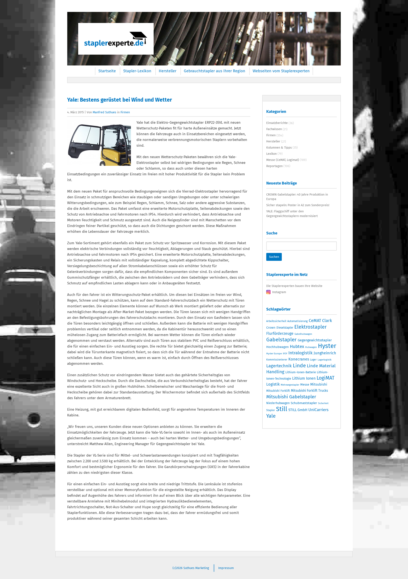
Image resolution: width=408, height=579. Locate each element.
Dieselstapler (284, 327)
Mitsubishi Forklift (278, 391)
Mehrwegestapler (290, 384)
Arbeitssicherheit (276, 321)
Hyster (327, 346)
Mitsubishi (318, 384)
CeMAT (315, 320)
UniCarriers (318, 409)
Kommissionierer (276, 359)
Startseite (107, 71)
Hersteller (167, 71)
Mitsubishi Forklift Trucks (309, 391)
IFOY (285, 353)
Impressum (226, 568)
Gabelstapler (281, 339)
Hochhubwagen (277, 347)
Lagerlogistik (325, 359)
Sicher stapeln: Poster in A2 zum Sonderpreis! (297, 205)
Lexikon (271, 154)
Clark (327, 320)
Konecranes (298, 359)
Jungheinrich (325, 353)
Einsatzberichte (277, 123)
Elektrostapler (310, 327)
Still (281, 409)
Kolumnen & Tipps (279, 147)
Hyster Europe (274, 353)
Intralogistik (300, 353)
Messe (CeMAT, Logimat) (282, 160)
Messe (304, 384)
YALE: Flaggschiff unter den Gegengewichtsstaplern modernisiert (292, 213)
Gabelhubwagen (303, 333)
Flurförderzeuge (279, 333)
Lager (313, 359)
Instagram (279, 292)
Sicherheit (323, 403)
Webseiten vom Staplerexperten (281, 71)
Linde (299, 365)
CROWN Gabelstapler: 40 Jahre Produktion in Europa (297, 197)
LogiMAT (325, 378)
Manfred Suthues (104, 112)
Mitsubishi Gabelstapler (291, 397)
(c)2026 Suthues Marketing (191, 568)
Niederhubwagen (278, 403)
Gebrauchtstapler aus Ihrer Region (214, 71)
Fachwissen (274, 129)
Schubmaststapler (304, 403)
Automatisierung (297, 321)
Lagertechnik (279, 365)
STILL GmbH (297, 410)
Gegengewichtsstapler (315, 340)
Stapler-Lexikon (137, 71)
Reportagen (274, 166)
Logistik (273, 384)
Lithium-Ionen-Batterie (300, 372)
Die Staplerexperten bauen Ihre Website (294, 286)
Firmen (125, 112)
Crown (270, 327)
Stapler (270, 410)
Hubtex (297, 346)
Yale (271, 416)
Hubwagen (311, 347)
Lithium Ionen (304, 378)
